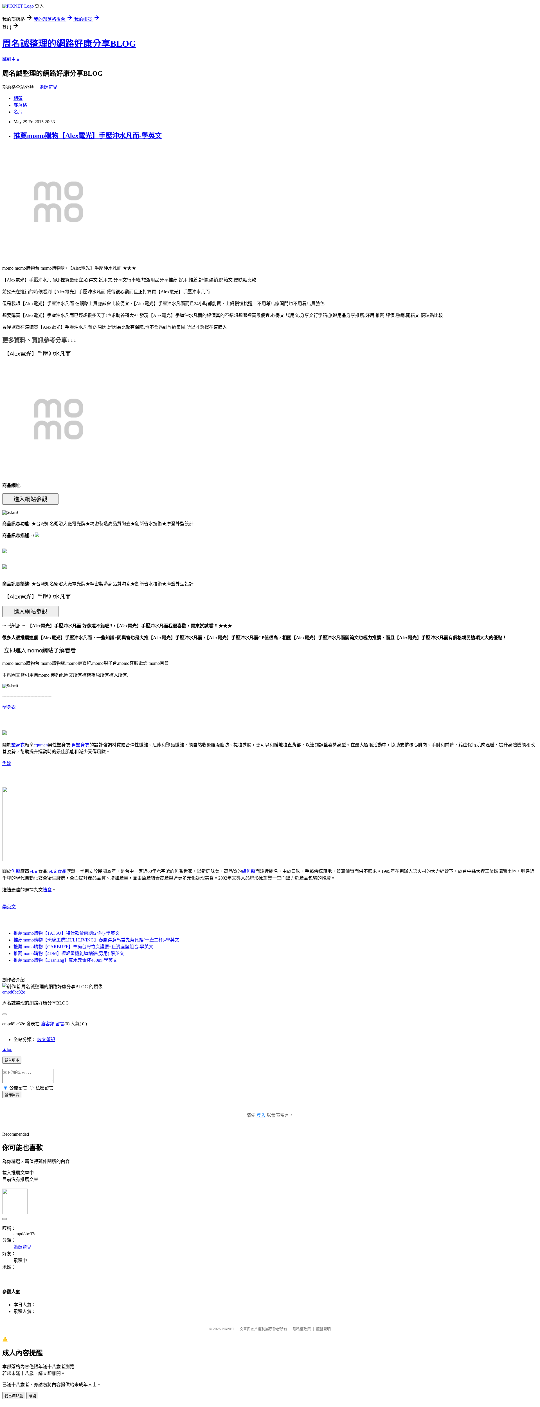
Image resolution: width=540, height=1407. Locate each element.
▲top (7, 1049)
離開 (32, 1396)
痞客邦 (47, 1023)
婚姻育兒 (48, 87)
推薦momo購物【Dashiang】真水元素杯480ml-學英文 (65, 960)
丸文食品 (57, 871)
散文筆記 (46, 1039)
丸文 (33, 871)
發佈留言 (11, 1095)
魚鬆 (6, 763)
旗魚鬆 (248, 871)
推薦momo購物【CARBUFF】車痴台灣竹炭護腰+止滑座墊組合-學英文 (83, 946)
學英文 (9, 906)
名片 (18, 111)
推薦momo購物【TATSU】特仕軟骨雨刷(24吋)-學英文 (67, 933)
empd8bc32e (13, 992)
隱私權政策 (301, 1329)
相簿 (18, 98)
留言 (59, 1023)
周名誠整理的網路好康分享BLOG (69, 44)
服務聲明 (323, 1329)
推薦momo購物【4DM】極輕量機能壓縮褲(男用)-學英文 (69, 953)
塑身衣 (9, 707)
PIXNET (228, 1329)
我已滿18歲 (13, 1396)
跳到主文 (11, 59)
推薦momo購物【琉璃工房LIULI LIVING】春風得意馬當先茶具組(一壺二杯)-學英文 (96, 940)
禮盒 (47, 889)
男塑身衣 (80, 744)
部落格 (20, 105)
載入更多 (11, 1060)
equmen (41, 744)
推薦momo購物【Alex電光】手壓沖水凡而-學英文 (88, 135)
